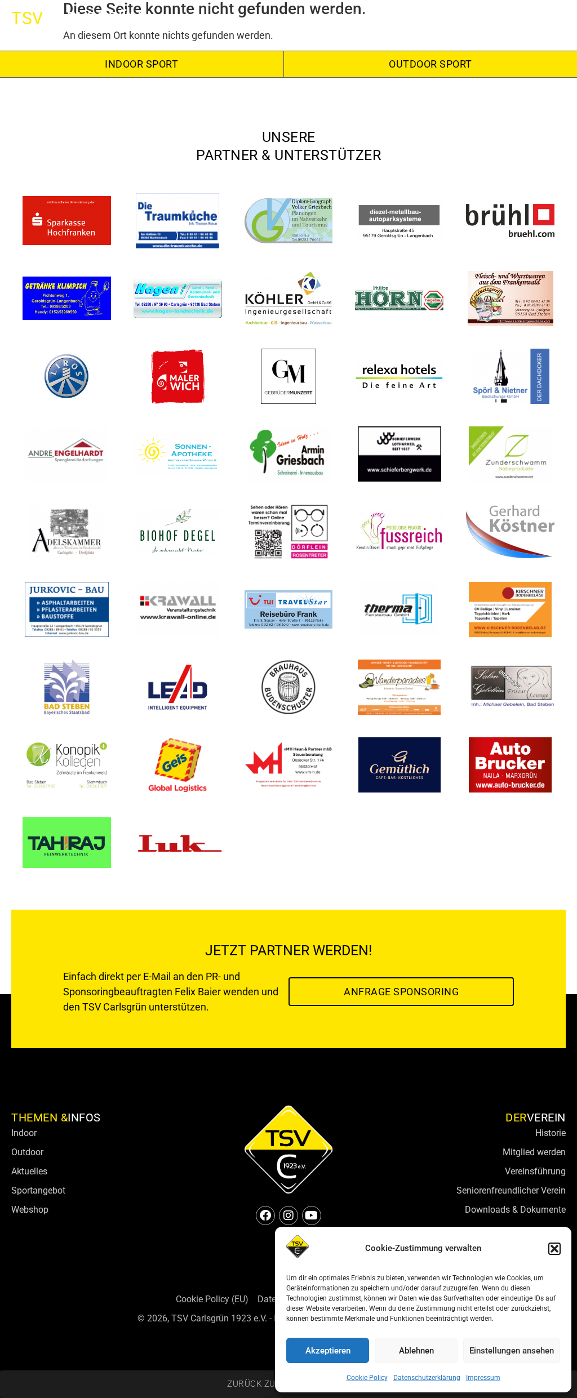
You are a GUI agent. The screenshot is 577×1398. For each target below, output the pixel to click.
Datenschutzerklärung (426, 1378)
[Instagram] (348, 19)
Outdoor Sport (430, 64)
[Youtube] (371, 19)
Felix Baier (198, 992)
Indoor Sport (141, 64)
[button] (554, 1248)
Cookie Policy (367, 1378)
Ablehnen (416, 1351)
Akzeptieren (327, 1351)
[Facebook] (325, 19)
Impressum (483, 1378)
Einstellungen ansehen (511, 1351)
